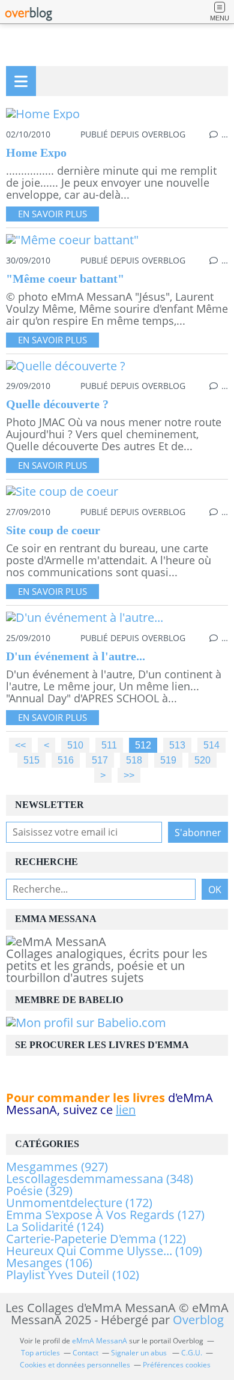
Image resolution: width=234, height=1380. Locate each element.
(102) (72, 1275)
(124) (55, 1227)
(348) (99, 1179)
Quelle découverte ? (57, 404)
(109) (104, 1251)
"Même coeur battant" (65, 278)
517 (100, 760)
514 (211, 745)
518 (134, 760)
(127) (105, 1215)
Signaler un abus (140, 1353)
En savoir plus (52, 214)
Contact (85, 1353)
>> (129, 775)
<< (20, 745)
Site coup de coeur (53, 530)
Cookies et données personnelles (75, 1365)
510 (75, 745)
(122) (96, 1239)
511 (109, 745)
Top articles (40, 1353)
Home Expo (36, 152)
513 (177, 745)
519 (168, 760)
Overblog (198, 1320)
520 (202, 760)
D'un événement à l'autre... (75, 656)
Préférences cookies (177, 1365)
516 (66, 760)
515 (31, 760)
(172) (79, 1203)
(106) (49, 1263)
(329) (39, 1191)
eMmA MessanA (99, 1341)
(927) (57, 1167)
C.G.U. (191, 1353)
